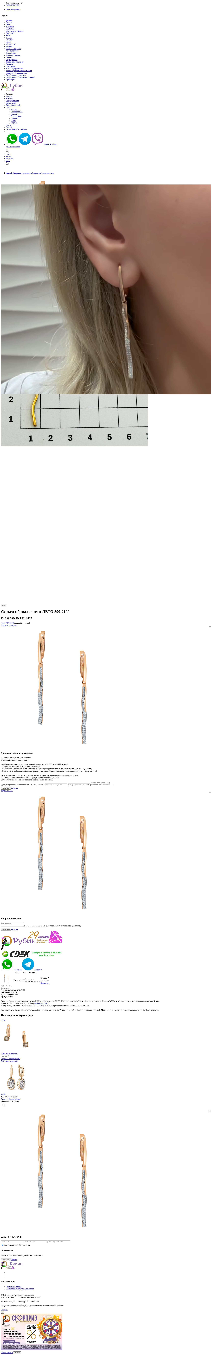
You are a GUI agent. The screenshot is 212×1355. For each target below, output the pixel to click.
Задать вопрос (7, 791)
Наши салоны (16, 112)
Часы (8, 35)
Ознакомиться (7, 1353)
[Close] (210, 626)
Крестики (10, 33)
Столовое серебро (13, 49)
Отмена (14, 788)
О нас (13, 121)
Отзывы (14, 118)
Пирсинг (9, 40)
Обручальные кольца (14, 31)
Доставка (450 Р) (11, 1245)
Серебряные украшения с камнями (20, 77)
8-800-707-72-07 (12, 5)
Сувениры (10, 79)
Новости (14, 114)
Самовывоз (26, 1245)
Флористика (11, 53)
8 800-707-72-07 (41, 1003)
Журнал (14, 123)
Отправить (6, 788)
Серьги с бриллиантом (10, 1059)
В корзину (45, 983)
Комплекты (10, 103)
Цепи (8, 24)
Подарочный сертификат (16, 129)
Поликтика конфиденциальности (20, 1289)
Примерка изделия (9, 625)
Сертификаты (11, 60)
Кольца (9, 20)
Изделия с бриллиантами (16, 73)
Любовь (9, 57)
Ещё (7, 107)
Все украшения (12, 101)
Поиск (8, 125)
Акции (9, 96)
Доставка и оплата (13, 1286)
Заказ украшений (13, 105)
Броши (9, 38)
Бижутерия (10, 66)
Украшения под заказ (15, 62)
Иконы (9, 46)
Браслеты (10, 26)
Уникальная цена (13, 55)
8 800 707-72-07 (7, 623)
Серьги (9, 22)
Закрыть (4, 1310)
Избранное (15, 109)
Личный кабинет (13, 9)
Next (3, 605)
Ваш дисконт (16, 116)
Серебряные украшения (16, 75)
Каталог (9, 98)
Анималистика (12, 51)
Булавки (9, 64)
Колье (8, 42)
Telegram (38, 970)
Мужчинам (10, 44)
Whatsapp (17, 970)
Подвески (10, 29)
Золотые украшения (14, 68)
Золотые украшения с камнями (19, 71)
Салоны (9, 127)
